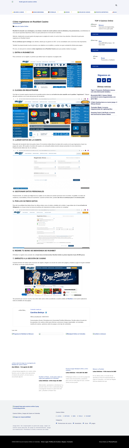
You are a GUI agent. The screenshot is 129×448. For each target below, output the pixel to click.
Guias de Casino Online (21, 26)
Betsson (101, 25)
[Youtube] (109, 80)
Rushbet (70, 298)
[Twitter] (104, 80)
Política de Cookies (55, 441)
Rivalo (103, 58)
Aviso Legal (44, 441)
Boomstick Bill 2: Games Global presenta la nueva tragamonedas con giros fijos (103, 97)
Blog (115, 12)
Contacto (70, 441)
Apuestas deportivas (102, 12)
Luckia (59, 416)
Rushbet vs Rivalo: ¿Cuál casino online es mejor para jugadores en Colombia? (50, 377)
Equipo (64, 441)
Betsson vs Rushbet (98, 369)
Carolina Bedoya (37, 312)
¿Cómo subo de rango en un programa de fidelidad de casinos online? (23, 363)
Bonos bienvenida (38, 12)
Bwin (100, 41)
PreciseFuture (113, 441)
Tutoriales (52, 12)
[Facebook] (99, 80)
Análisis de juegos (84, 12)
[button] (116, 5)
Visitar (95, 34)
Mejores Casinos (19, 12)
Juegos (67, 12)
